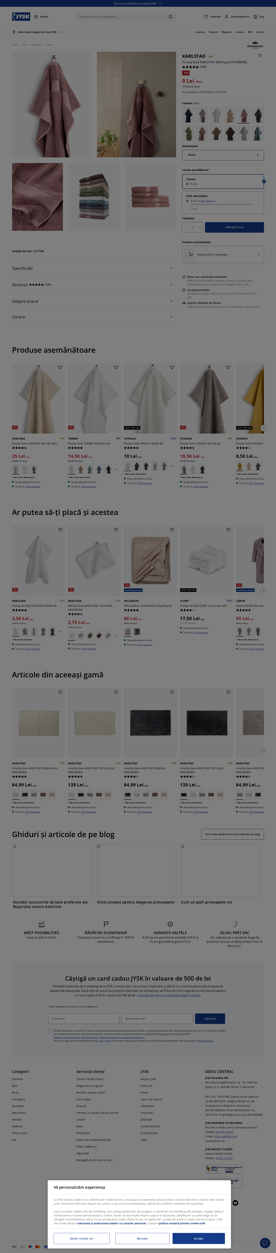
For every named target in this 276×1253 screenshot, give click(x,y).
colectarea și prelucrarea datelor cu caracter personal (111, 1223)
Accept (198, 1238)
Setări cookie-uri (82, 1238)
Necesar (142, 1238)
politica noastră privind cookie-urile (182, 1223)
